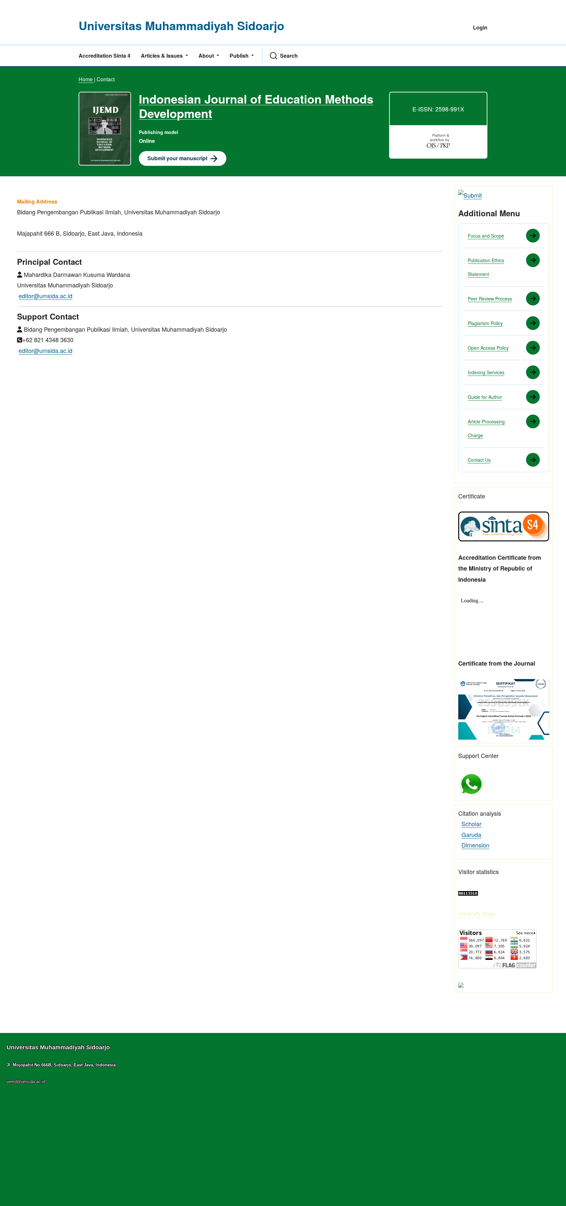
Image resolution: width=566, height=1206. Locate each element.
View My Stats (477, 913)
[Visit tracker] (460, 984)
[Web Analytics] (468, 892)
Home (86, 79)
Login (480, 27)
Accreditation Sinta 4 (104, 55)
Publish (240, 55)
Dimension (475, 845)
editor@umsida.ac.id (45, 295)
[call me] (471, 783)
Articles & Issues (162, 55)
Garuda (471, 834)
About (206, 55)
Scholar (471, 823)
